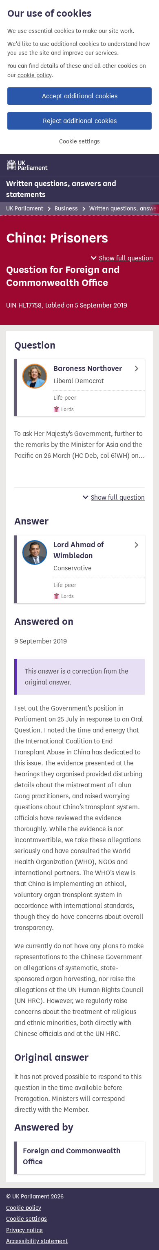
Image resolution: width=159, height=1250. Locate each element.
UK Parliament (24, 208)
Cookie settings (79, 141)
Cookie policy (23, 1208)
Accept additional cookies (79, 96)
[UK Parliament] (27, 165)
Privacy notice (24, 1230)
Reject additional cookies (80, 121)
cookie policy (34, 75)
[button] (122, 258)
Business (66, 208)
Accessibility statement (37, 1241)
